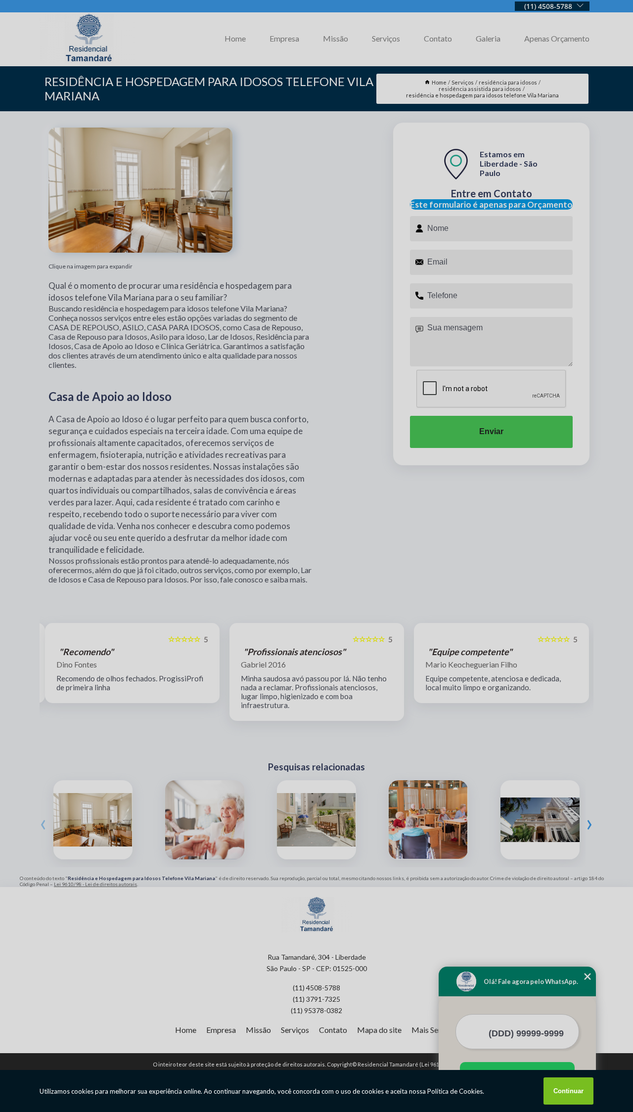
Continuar (568, 1091)
